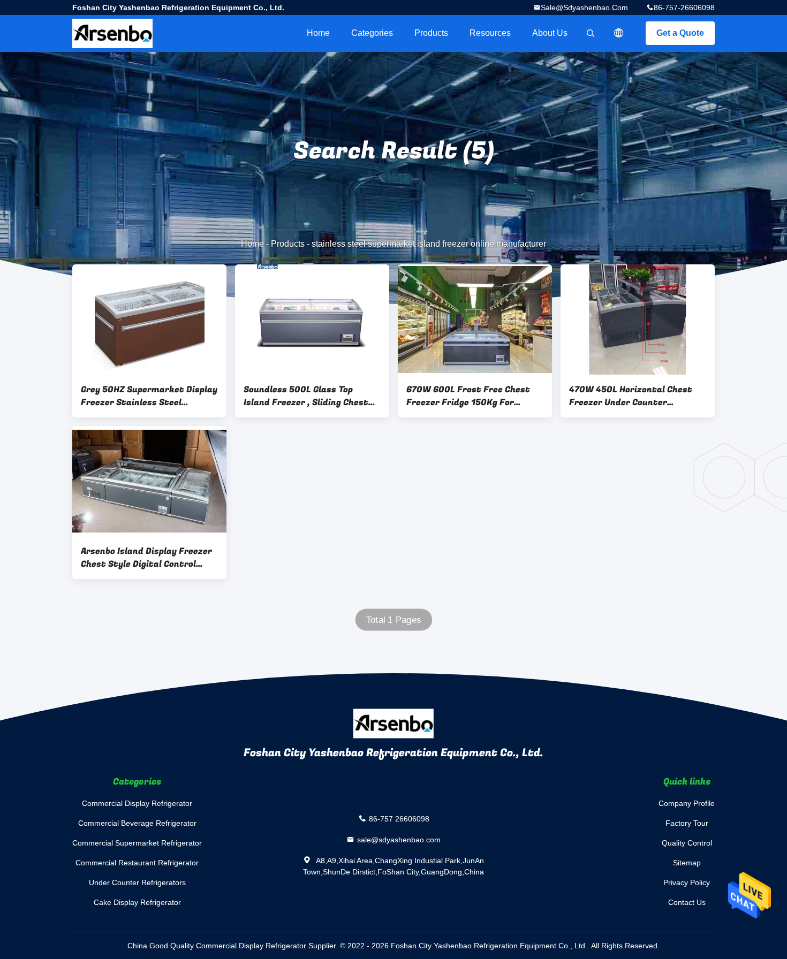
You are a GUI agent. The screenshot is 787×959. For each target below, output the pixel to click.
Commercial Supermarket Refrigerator (137, 843)
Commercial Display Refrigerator (137, 803)
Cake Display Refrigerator (137, 902)
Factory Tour (686, 823)
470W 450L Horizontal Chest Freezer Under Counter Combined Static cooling (630, 396)
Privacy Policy (686, 882)
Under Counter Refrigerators (137, 882)
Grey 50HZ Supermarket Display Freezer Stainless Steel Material (149, 396)
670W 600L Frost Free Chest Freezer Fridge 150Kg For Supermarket (468, 396)
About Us (549, 32)
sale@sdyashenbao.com (584, 7)
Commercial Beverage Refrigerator (137, 823)
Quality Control (687, 843)
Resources (490, 32)
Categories (372, 32)
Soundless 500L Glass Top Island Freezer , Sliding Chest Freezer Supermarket (306, 396)
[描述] (619, 33)
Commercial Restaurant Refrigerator (137, 862)
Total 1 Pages (393, 620)
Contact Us (687, 902)
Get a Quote (680, 32)
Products (431, 32)
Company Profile (687, 803)
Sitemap (687, 862)
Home (318, 32)
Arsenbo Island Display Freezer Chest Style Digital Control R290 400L (146, 557)
